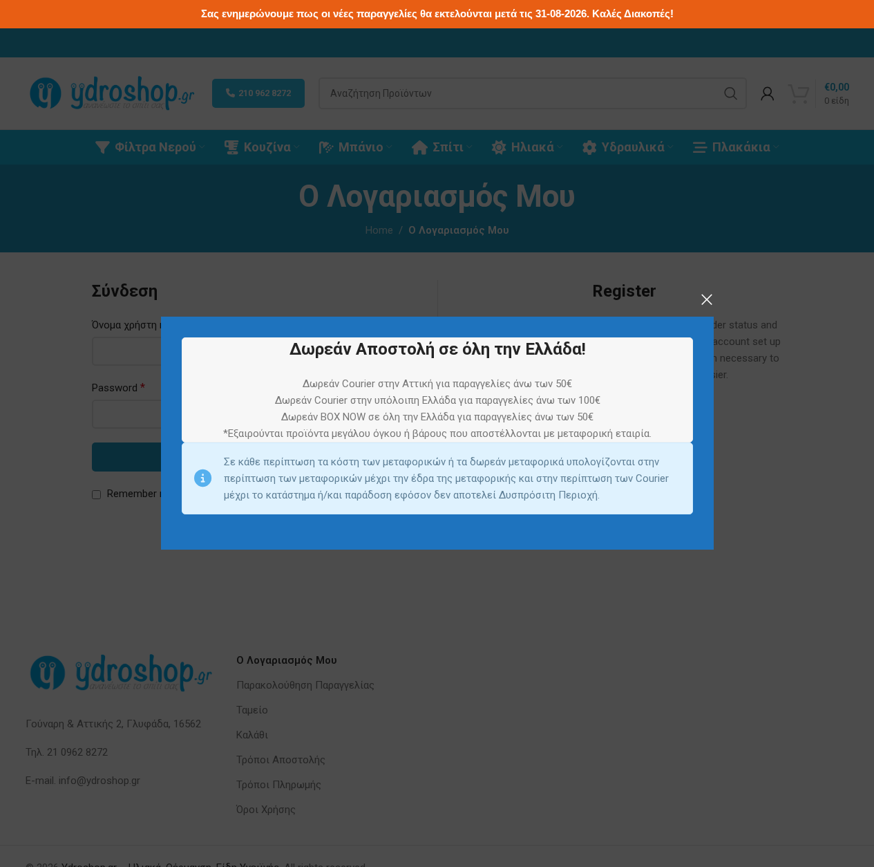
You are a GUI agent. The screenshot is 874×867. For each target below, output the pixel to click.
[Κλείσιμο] (707, 299)
